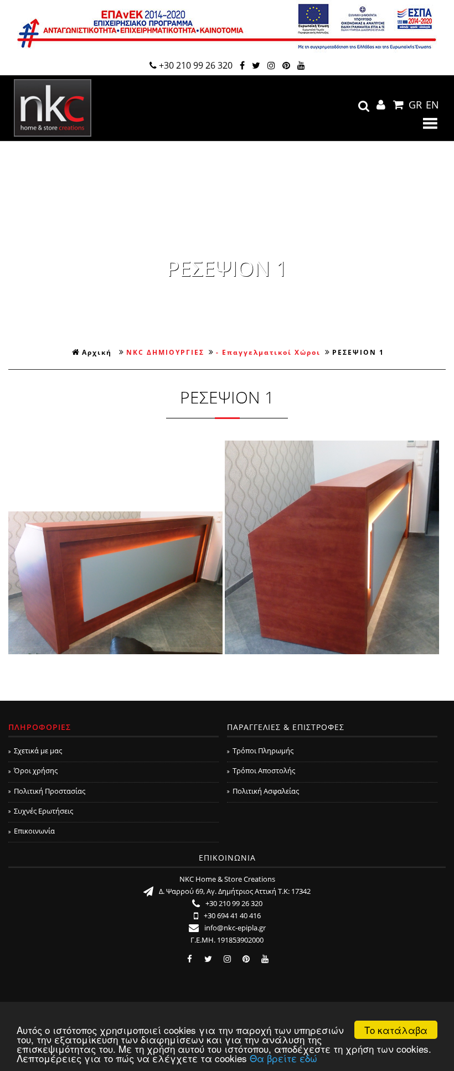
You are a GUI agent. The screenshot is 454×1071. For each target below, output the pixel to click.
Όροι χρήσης (36, 770)
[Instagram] (271, 65)
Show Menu (430, 123)
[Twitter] (256, 65)
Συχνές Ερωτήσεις (43, 811)
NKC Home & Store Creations (52, 108)
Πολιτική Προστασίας (49, 791)
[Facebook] (242, 65)
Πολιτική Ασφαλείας (266, 791)
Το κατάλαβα (395, 1030)
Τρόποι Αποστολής (264, 770)
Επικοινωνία (34, 831)
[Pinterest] (286, 65)
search (363, 106)
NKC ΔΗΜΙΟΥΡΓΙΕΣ (165, 352)
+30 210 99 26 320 (196, 65)
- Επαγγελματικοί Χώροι (268, 352)
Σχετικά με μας (38, 751)
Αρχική (97, 352)
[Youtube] (301, 65)
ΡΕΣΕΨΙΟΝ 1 (358, 352)
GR (415, 104)
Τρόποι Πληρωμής (263, 751)
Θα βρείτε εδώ (283, 1058)
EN (432, 104)
